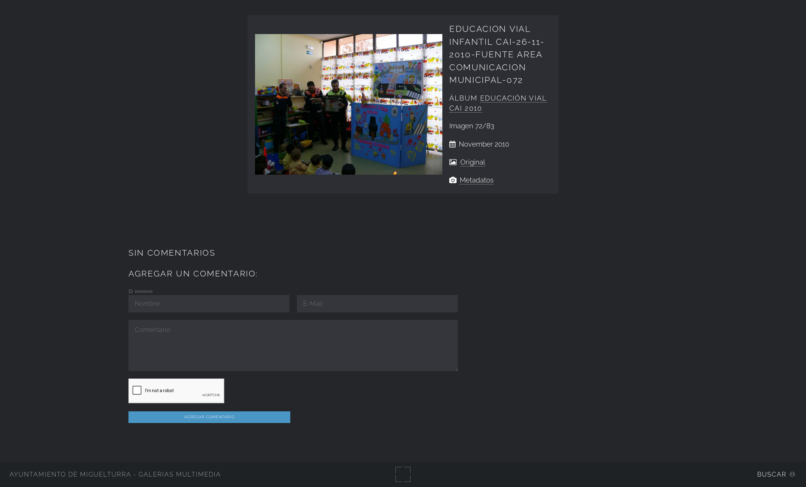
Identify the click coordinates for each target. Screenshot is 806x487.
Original (472, 162)
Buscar (771, 474)
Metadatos (477, 180)
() (143, 291)
